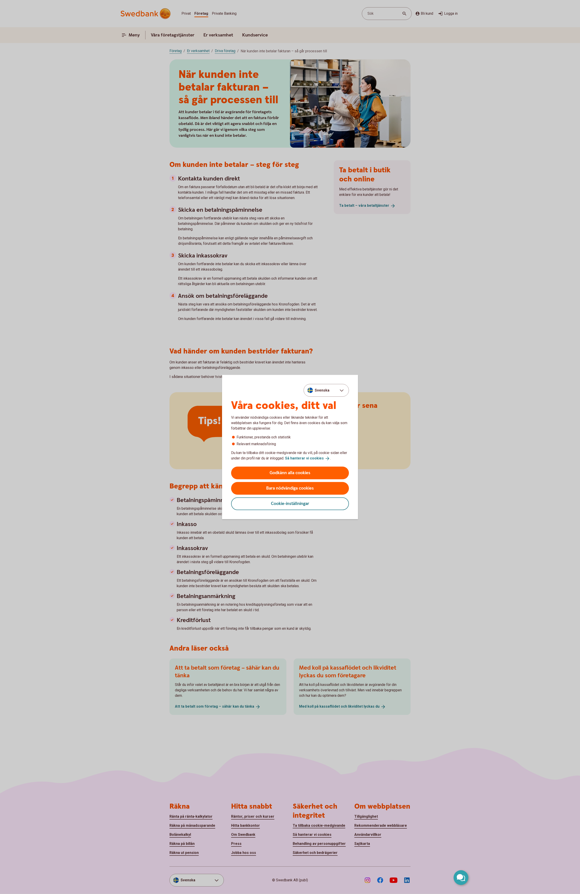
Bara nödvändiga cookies (290, 488)
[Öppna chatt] (461, 877)
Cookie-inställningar (290, 503)
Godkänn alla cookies (290, 473)
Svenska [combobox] (322, 390)
